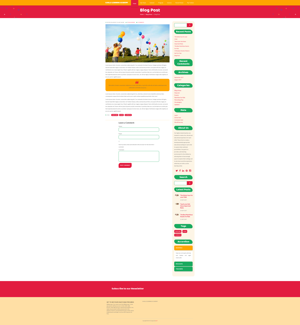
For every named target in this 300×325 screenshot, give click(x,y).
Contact (152, 2)
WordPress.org (178, 122)
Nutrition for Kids (179, 97)
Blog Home (149, 14)
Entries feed (177, 117)
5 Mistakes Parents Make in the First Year (181, 52)
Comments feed (178, 120)
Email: (120, 133)
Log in (176, 115)
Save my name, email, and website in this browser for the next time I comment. (136, 146)
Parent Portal (179, 2)
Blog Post (177, 55)
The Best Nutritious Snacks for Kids (181, 47)
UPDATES (128, 115)
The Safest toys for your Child (180, 38)
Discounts (179, 264)
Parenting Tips (178, 100)
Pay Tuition (190, 2)
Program (160, 2)
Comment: (121, 149)
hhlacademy (131, 22)
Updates (177, 104)
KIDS (122, 115)
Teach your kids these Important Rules (180, 42)
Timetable (179, 269)
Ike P (157, 320)
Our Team (143, 2)
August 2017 (177, 79)
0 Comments (141, 22)
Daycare (177, 93)
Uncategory (178, 102)
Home (134, 3)
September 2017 (178, 77)
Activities (179, 248)
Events (176, 95)
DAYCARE (115, 115)
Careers (169, 2)
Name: (120, 126)
